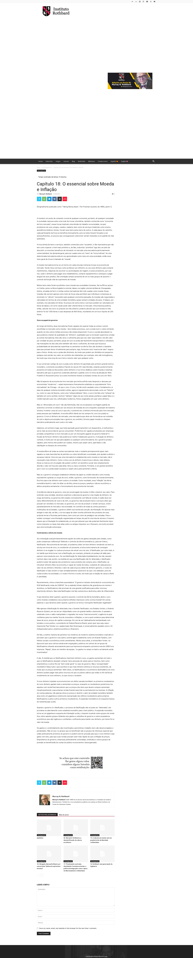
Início (38, 167)
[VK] (54, 199)
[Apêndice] (49, 827)
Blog (73, 161)
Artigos (58, 161)
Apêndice (40, 838)
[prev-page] (38, 875)
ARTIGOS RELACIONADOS (47, 815)
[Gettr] (65, 199)
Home (40, 161)
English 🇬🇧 (124, 161)
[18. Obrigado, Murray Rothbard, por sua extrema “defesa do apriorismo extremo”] (49, 853)
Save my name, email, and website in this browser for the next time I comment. (68, 928)
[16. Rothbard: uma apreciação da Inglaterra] (102, 853)
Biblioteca (91, 161)
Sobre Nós (49, 161)
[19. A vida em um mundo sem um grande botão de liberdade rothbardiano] (102, 827)
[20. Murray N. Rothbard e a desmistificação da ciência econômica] (76, 827)
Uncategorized (46, 167)
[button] (153, 161)
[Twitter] (150, 1)
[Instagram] (139, 1)
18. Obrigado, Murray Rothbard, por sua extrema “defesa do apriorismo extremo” (48, 866)
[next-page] (41, 875)
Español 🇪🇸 (114, 161)
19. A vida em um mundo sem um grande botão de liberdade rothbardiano (101, 840)
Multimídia (81, 161)
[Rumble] (143, 1)
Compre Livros (103, 161)
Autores (66, 161)
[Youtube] (154, 1)
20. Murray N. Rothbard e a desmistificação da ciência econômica (73, 840)
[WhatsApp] (44, 199)
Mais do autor (64, 815)
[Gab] (132, 1)
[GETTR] (136, 1)
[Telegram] (147, 1)
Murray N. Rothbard (45, 194)
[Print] (59, 199)
